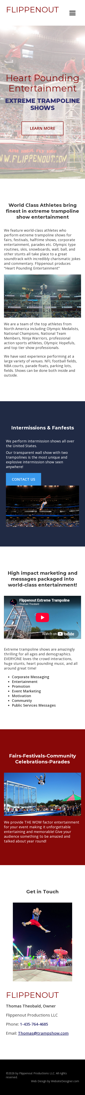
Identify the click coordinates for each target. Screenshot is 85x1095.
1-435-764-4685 (34, 1024)
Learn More (42, 128)
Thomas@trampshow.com (43, 1033)
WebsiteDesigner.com (65, 1081)
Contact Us (23, 479)
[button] (72, 13)
